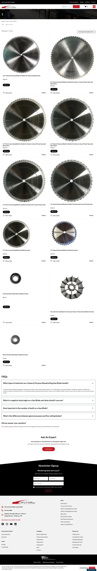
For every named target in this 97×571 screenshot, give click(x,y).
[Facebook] (3, 524)
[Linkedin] (15, 524)
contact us (11, 426)
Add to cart (6, 85)
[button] (94, 6)
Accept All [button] (92, 568)
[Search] (76, 6)
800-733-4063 (11, 2)
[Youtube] (11, 524)
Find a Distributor (73, 2)
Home (3, 21)
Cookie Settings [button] (83, 568)
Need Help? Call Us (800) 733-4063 (11, 520)
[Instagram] (7, 524)
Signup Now (48, 490)
